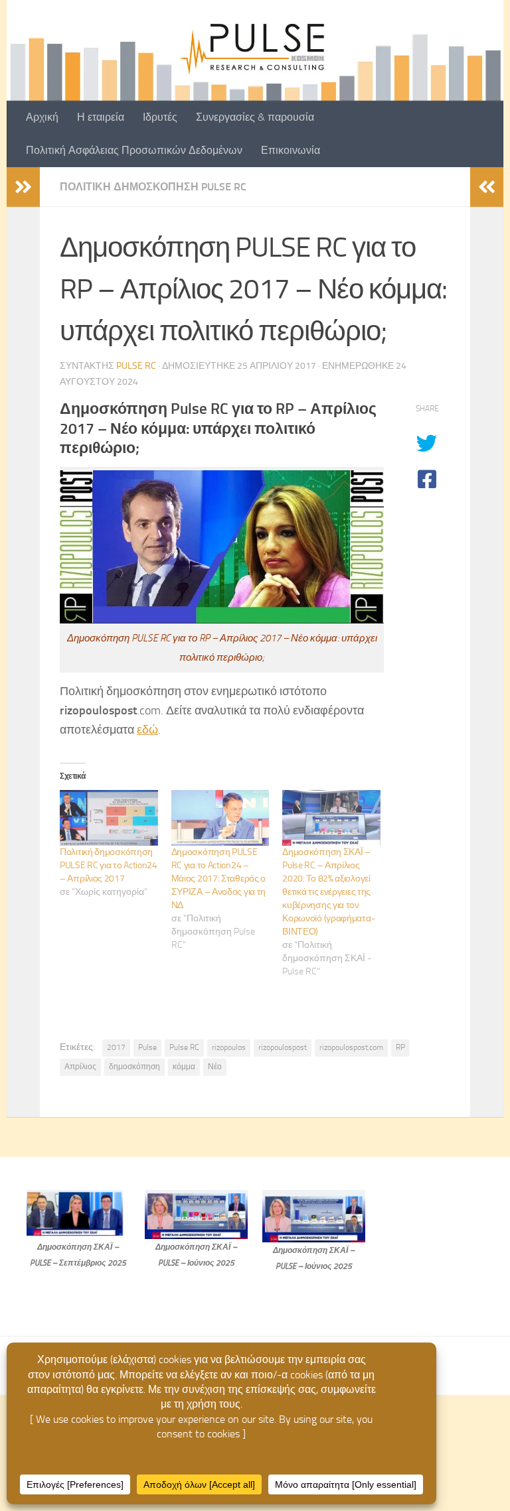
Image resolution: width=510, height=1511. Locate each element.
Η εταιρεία (100, 117)
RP (400, 1047)
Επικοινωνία (290, 150)
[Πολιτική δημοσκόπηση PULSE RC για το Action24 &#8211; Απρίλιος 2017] (109, 818)
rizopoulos (229, 1047)
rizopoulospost (282, 1047)
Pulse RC (136, 365)
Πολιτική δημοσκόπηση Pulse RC (153, 186)
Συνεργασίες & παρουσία (255, 117)
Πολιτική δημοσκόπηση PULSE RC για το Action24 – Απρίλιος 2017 (108, 865)
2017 (116, 1047)
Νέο (215, 1066)
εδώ (147, 729)
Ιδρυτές (160, 117)
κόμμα (184, 1066)
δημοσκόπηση (134, 1066)
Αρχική (42, 117)
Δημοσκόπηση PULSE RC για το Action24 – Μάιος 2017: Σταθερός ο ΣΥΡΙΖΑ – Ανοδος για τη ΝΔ (218, 878)
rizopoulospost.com (351, 1047)
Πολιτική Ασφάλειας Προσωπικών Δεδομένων (134, 150)
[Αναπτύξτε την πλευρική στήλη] (23, 187)
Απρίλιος (80, 1066)
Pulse (147, 1047)
